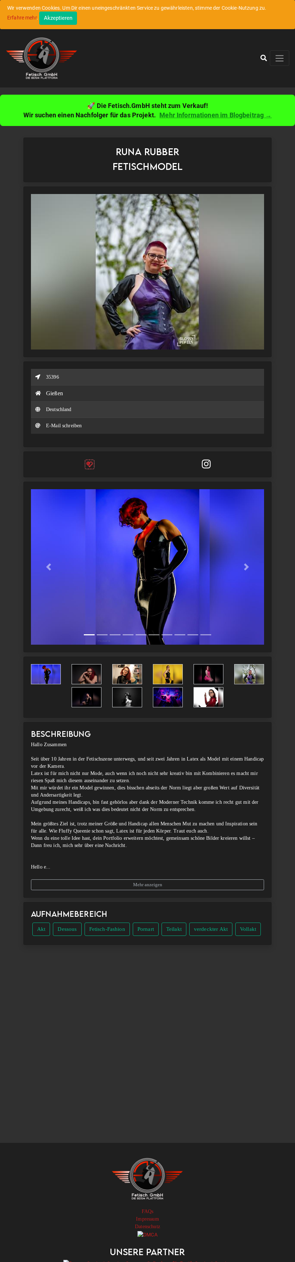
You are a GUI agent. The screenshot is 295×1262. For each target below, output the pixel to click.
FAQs (148, 1211)
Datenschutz (147, 1226)
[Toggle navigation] (279, 58)
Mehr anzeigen (147, 884)
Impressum (147, 1219)
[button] (263, 58)
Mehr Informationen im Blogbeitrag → (215, 115)
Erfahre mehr (22, 18)
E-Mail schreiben (64, 425)
